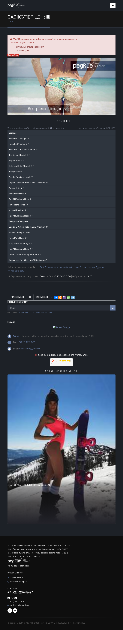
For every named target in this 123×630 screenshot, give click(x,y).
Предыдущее (17, 297)
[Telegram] (73, 297)
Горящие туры (51, 267)
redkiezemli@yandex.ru (30, 348)
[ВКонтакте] (56, 297)
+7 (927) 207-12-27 (26, 342)
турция (21, 312)
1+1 (37, 267)
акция (31, 312)
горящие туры (22, 50)
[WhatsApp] (68, 297)
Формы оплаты (16, 577)
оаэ (26, 312)
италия (37, 312)
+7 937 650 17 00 (62, 276)
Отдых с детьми (87, 267)
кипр (51, 312)
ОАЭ (42, 267)
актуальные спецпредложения (30, 47)
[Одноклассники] (60, 297)
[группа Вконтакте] (15, 610)
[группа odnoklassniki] (10, 610)
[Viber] (64, 297)
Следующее (42, 297)
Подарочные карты (18, 582)
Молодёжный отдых (69, 267)
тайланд (44, 312)
